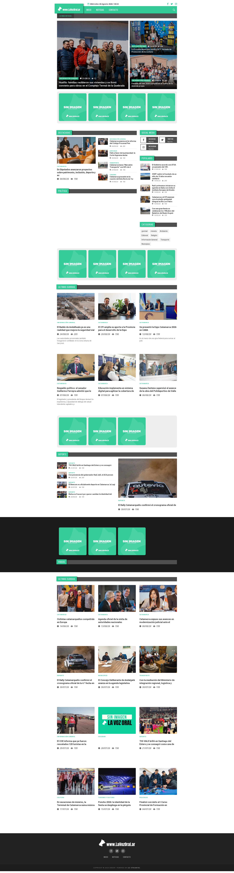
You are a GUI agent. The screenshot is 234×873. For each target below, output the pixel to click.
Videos (61, 561)
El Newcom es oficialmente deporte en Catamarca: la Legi (92, 484)
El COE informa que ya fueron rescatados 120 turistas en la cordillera (71, 744)
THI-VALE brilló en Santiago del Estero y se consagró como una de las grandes (156, 744)
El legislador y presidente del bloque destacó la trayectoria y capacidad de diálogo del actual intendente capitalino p (75, 401)
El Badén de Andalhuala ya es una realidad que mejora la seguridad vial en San (75, 330)
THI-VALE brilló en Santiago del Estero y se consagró (90, 465)
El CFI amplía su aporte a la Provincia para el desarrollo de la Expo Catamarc (116, 330)
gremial (144, 231)
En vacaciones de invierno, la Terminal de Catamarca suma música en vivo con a (76, 805)
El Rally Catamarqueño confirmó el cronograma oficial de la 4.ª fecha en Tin (75, 683)
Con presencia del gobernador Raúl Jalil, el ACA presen (91, 475)
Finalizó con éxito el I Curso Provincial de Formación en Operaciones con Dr (153, 805)
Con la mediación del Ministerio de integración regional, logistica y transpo (157, 683)
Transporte (114, 163)
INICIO (88, 9)
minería (154, 231)
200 (124, 146)
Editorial (145, 235)
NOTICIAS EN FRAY (139, 46)
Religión (154, 235)
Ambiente (164, 231)
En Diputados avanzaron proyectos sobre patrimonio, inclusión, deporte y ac (76, 172)
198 (76, 178)
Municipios (146, 244)
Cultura (60, 797)
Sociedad (102, 736)
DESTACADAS (64, 132)
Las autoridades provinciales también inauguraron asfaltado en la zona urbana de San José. (74, 340)
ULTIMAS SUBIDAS (66, 286)
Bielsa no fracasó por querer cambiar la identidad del (90, 494)
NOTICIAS (100, 9)
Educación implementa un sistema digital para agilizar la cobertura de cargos (116, 391)
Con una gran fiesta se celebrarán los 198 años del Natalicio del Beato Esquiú (163, 211)
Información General (69, 78)
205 (76, 334)
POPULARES (147, 158)
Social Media (148, 132)
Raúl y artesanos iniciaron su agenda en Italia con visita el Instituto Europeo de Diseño (163, 188)
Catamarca (62, 166)
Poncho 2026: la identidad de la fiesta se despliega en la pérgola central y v (114, 805)
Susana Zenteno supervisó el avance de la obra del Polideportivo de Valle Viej (157, 391)
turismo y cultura (106, 797)
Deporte (62, 454)
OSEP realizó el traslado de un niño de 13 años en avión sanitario (164, 176)
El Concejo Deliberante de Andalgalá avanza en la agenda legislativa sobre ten (116, 683)
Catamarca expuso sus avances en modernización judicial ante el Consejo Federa (156, 622)
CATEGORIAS (147, 224)
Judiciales (113, 151)
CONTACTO (113, 9)
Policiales (143, 797)
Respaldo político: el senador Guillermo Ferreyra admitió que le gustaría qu (74, 391)
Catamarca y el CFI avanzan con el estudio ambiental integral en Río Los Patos (163, 199)
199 (158, 334)
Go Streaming (134, 868)
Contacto (127, 857)
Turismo (113, 175)
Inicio (106, 857)
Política (62, 190)
